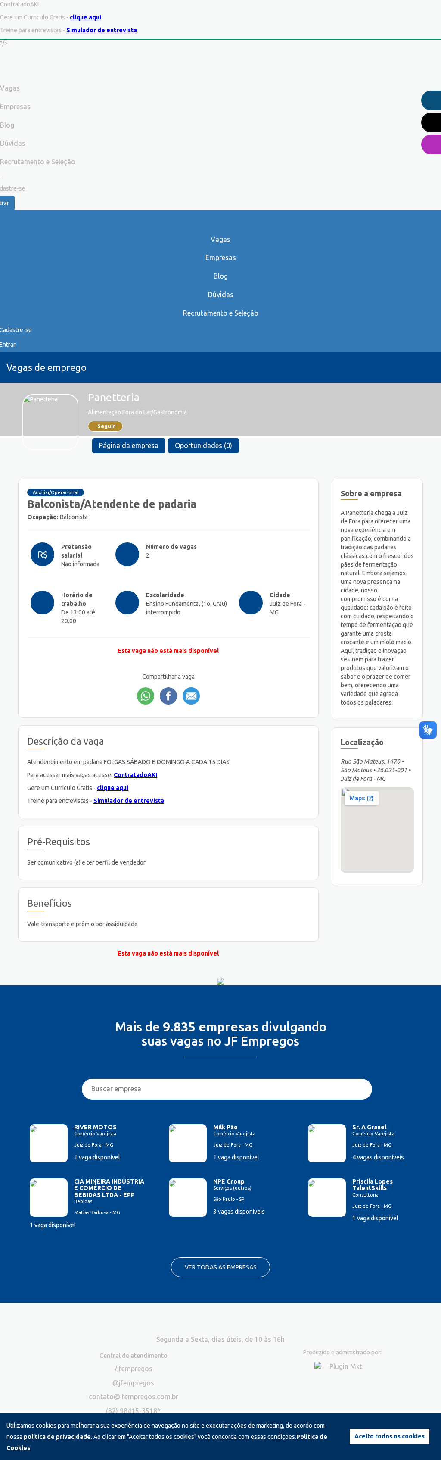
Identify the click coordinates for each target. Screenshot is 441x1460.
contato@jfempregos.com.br (133, 1396)
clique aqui (85, 17)
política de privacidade (57, 1436)
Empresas (220, 257)
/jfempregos (133, 1368)
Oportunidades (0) (203, 445)
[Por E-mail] (191, 696)
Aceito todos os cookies (389, 1436)
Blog (221, 276)
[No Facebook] (168, 696)
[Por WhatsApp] (145, 696)
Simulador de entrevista (101, 30)
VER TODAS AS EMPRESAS (221, 1267)
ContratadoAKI (135, 774)
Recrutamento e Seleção (220, 313)
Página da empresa (128, 445)
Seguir (106, 426)
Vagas (220, 239)
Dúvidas (220, 294)
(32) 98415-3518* (133, 1411)
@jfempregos (133, 1383)
